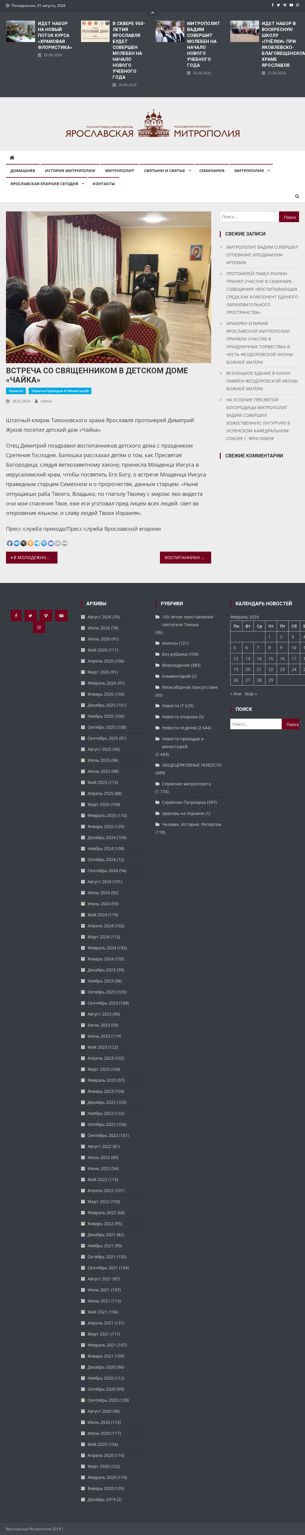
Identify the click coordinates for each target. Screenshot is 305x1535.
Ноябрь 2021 (100, 1245)
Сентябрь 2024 (103, 870)
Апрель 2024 (100, 926)
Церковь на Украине (183, 813)
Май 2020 (97, 1444)
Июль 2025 (99, 760)
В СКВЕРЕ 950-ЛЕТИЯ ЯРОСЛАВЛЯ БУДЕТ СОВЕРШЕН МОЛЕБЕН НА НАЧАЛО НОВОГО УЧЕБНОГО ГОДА (129, 50)
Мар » (251, 694)
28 (259, 680)
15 (270, 658)
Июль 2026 (99, 628)
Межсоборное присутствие (190, 687)
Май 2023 (97, 1047)
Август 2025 (99, 749)
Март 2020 (98, 1466)
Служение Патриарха (184, 802)
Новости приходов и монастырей (60, 391)
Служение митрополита (186, 784)
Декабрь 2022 (102, 1102)
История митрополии (70, 170)
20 (247, 669)
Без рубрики (175, 654)
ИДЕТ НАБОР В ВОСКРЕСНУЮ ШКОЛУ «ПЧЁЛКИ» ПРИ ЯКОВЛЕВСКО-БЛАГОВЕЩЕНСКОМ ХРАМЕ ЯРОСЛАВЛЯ (280, 44)
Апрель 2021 (100, 1323)
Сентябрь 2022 (103, 1135)
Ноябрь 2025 (100, 716)
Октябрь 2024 (102, 859)
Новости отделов (179, 728)
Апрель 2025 (100, 793)
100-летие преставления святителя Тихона (187, 620)
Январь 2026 (100, 694)
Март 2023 (98, 1069)
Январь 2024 (100, 959)
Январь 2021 (100, 1356)
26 (236, 680)
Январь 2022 (100, 1223)
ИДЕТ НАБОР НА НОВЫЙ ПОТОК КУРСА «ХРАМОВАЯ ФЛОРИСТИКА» (55, 35)
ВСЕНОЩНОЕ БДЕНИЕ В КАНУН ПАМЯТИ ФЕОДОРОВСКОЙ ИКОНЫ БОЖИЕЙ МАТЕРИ (262, 381)
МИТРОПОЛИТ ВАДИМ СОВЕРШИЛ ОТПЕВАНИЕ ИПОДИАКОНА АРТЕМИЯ (262, 254)
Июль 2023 (99, 1025)
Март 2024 (98, 937)
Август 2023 (99, 1014)
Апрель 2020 (100, 1455)
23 (282, 669)
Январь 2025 (100, 826)
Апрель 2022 (100, 1190)
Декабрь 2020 (102, 1367)
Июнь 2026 (99, 639)
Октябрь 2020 (102, 1389)
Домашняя (22, 170)
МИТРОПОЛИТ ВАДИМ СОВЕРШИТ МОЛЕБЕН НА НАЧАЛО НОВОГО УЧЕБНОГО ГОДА (203, 44)
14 (259, 658)
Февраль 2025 (102, 815)
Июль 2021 (99, 1290)
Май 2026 (97, 650)
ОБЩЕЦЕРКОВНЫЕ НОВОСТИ (192, 765)
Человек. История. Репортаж (191, 824)
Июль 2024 (99, 892)
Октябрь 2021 (102, 1256)
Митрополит (119, 170)
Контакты (104, 183)
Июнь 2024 (99, 903)
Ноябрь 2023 (100, 981)
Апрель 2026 (100, 661)
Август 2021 (99, 1279)
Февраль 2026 (102, 683)
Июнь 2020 (99, 1433)
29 (270, 680)
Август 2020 (99, 1411)
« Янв (235, 694)
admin (46, 401)
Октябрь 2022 (102, 1124)
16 (282, 658)
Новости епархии (180, 716)
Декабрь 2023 (102, 970)
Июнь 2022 (99, 1168)
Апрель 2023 (100, 1058)
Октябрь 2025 (102, 727)
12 (236, 658)
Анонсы (170, 643)
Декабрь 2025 (102, 705)
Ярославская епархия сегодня (44, 183)
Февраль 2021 (102, 1345)
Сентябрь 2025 (103, 738)
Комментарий (176, 676)
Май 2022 (97, 1179)
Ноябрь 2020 (100, 1378)
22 (270, 669)
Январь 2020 (100, 1488)
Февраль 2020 (102, 1477)
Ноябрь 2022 (100, 1113)
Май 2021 (97, 1312)
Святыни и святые (164, 170)
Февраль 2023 (102, 1080)
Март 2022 (98, 1201)
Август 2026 (99, 617)
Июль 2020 (99, 1422)
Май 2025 (97, 782)
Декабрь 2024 (102, 837)
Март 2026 (98, 672)
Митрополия (249, 170)
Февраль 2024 (102, 948)
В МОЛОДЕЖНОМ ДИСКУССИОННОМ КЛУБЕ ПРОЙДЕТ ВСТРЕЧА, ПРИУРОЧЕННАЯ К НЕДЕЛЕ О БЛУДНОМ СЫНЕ (35, 557)
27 (247, 680)
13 (247, 658)
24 (294, 669)
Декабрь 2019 (102, 1499)
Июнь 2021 (99, 1301)
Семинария (212, 170)
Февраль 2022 (102, 1212)
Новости (16, 391)
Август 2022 (99, 1146)
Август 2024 (99, 881)
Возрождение (176, 665)
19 (236, 669)
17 (294, 658)
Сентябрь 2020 (103, 1400)
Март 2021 (98, 1334)
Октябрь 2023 (102, 992)
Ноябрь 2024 (100, 848)
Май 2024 (97, 914)
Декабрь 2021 (102, 1234)
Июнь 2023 (99, 1036)
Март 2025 (98, 804)
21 (259, 669)
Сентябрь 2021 (103, 1268)
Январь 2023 (100, 1091)
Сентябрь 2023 (103, 1003)
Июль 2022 (99, 1157)
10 (294, 647)
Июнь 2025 (99, 771)
